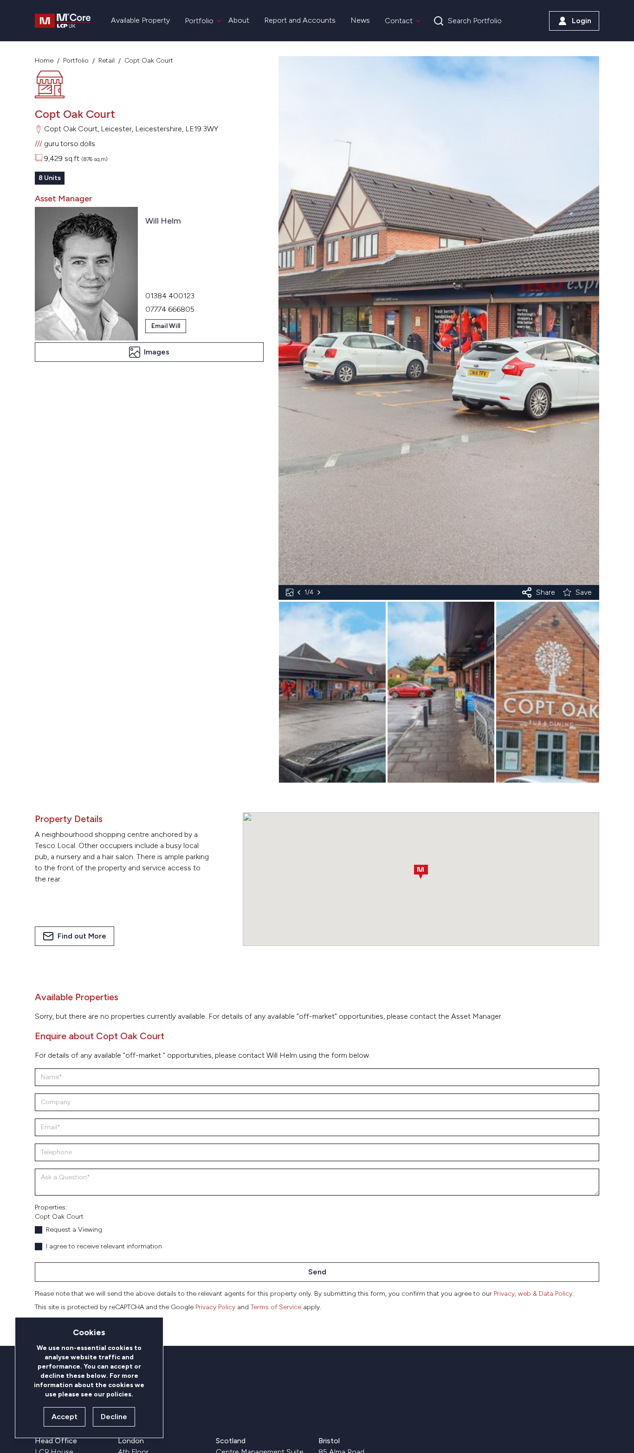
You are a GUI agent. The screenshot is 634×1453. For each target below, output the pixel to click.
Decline (114, 1416)
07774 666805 (169, 309)
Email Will (165, 326)
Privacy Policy (215, 1307)
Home (44, 60)
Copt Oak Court (148, 60)
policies (118, 1394)
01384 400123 (169, 295)
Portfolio (76, 60)
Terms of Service (276, 1307)
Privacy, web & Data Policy (533, 1294)
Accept (65, 1416)
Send (317, 1271)
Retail (106, 60)
